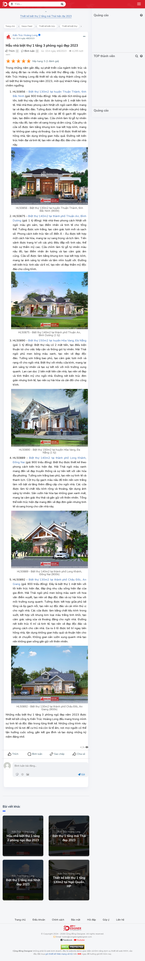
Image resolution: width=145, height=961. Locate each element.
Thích (11, 51)
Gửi (82, 774)
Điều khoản (39, 919)
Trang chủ (20, 919)
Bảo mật (75, 919)
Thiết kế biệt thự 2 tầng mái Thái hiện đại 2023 (46, 16)
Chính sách (58, 919)
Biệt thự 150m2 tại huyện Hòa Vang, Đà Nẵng (57, 340)
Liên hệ (120, 919)
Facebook (67, 940)
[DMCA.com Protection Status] (73, 946)
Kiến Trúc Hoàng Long (25, 35)
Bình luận (29, 51)
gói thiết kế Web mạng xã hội (59, 954)
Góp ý (106, 919)
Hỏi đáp (91, 919)
